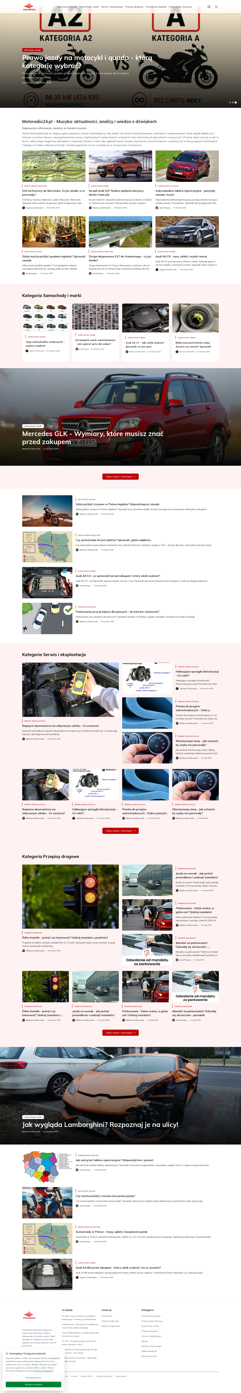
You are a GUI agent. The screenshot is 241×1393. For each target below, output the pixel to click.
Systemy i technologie (151, 1346)
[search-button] (208, 6)
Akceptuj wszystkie (33, 1384)
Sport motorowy (149, 1356)
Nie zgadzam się (33, 1377)
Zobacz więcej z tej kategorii (119, 476)
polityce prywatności (43, 1371)
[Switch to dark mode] (216, 6)
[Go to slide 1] (230, 102)
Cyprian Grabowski (110, 1321)
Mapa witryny (121, 1376)
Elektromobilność (149, 1351)
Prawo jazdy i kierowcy (180, 6)
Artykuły (67, 1310)
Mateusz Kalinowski (31, 448)
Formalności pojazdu (156, 6)
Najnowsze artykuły (67, 6)
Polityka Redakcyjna (104, 1376)
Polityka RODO (87, 1376)
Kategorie (148, 1310)
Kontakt (74, 1376)
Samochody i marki (89, 6)
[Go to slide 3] (236, 103)
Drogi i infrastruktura (35, 186)
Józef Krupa (27, 82)
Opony (145, 1341)
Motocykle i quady (32, 50)
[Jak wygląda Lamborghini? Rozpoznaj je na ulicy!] (120, 1096)
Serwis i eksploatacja (112, 6)
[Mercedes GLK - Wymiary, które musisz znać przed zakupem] (120, 417)
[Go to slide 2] (233, 102)
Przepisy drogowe (134, 6)
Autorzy (107, 1310)
